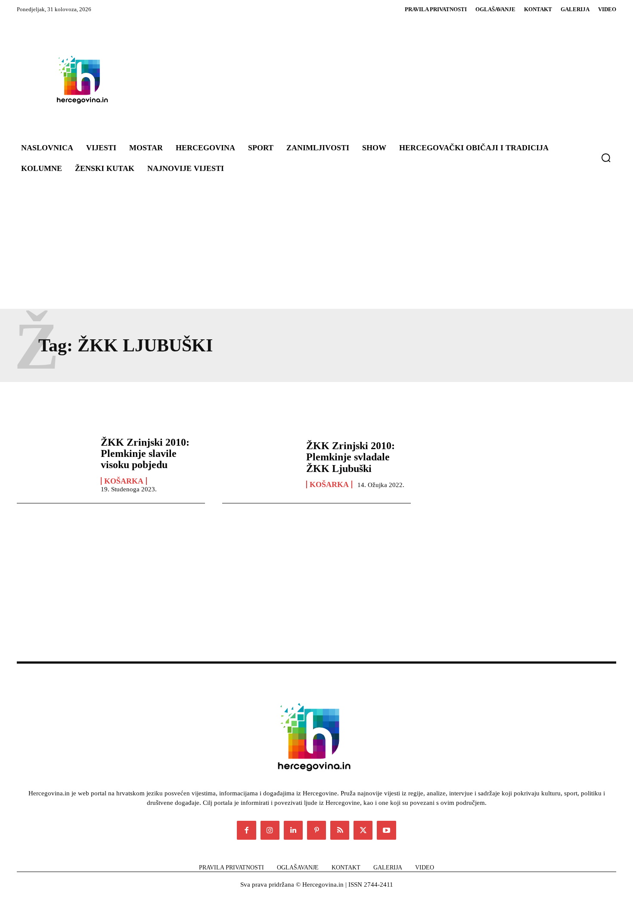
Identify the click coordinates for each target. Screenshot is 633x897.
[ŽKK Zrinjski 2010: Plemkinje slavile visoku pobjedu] (54, 464)
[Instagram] (270, 830)
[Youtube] (386, 830)
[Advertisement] (368, 79)
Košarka (123, 481)
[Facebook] (246, 830)
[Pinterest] (316, 830)
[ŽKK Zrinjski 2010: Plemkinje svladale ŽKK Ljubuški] (260, 464)
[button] (606, 157)
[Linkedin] (293, 830)
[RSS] (339, 830)
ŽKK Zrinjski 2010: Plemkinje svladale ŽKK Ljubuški (350, 457)
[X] (363, 830)
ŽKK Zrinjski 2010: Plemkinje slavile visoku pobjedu (145, 454)
